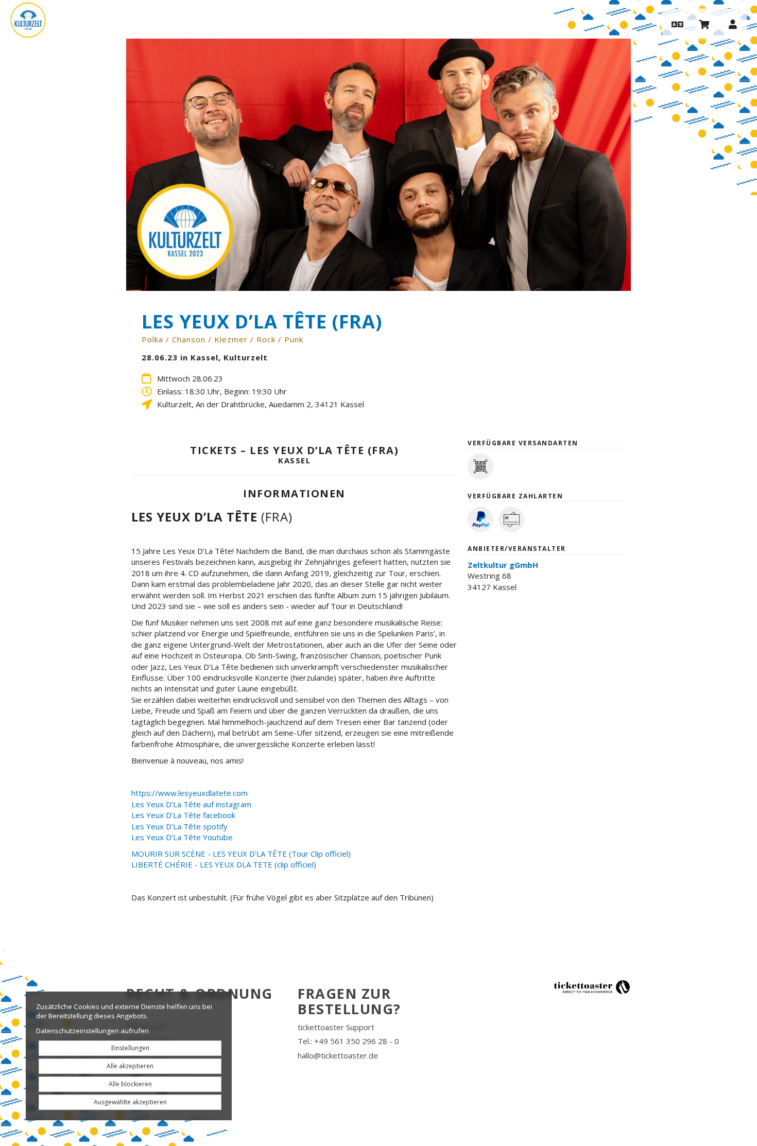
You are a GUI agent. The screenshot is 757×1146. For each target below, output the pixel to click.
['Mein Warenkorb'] (704, 23)
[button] (676, 23)
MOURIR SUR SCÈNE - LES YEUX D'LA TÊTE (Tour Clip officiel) (241, 853)
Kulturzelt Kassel (28, 20)
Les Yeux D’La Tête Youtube (182, 837)
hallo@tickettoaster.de (338, 1055)
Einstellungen (130, 1048)
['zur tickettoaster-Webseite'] (592, 986)
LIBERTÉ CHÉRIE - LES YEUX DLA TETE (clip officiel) (223, 864)
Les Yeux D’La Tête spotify (179, 826)
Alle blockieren (130, 1084)
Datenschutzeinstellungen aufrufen (92, 1030)
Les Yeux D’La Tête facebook (183, 815)
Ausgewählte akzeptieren (130, 1102)
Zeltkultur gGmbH (503, 565)
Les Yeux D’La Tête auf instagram (191, 804)
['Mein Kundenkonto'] (733, 23)
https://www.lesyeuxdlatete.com (189, 793)
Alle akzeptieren (130, 1066)
